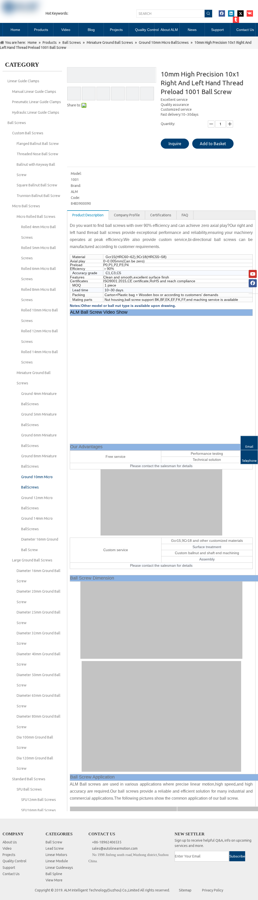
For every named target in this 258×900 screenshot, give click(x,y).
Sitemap (185, 890)
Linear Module (57, 861)
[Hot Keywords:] (208, 13)
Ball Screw (54, 842)
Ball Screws (17, 123)
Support (9, 868)
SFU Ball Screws (29, 789)
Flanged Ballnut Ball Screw (38, 144)
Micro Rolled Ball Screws (36, 217)
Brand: (76, 186)
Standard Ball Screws (28, 779)
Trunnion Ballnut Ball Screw (38, 196)
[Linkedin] (231, 13)
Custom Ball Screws (27, 133)
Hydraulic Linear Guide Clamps (35, 112)
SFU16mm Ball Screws (38, 810)
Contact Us (11, 874)
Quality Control (14, 861)
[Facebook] (222, 13)
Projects (9, 855)
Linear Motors (56, 855)
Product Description (88, 215)
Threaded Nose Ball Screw (37, 154)
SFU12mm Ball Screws (38, 800)
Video (7, 848)
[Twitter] (240, 13)
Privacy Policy (212, 890)
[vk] (250, 13)
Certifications (160, 215)
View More (54, 880)
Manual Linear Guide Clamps (34, 92)
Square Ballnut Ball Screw (37, 185)
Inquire (175, 143)
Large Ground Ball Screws (32, 560)
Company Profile (127, 215)
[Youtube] (253, 274)
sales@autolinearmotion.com (115, 848)
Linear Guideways (59, 868)
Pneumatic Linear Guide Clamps (36, 102)
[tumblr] (236, 20)
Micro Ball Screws (26, 206)
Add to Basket (213, 143)
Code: (75, 198)
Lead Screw (55, 848)
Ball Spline (54, 874)
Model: (76, 174)
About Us (10, 842)
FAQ (185, 215)
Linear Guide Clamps (23, 81)
